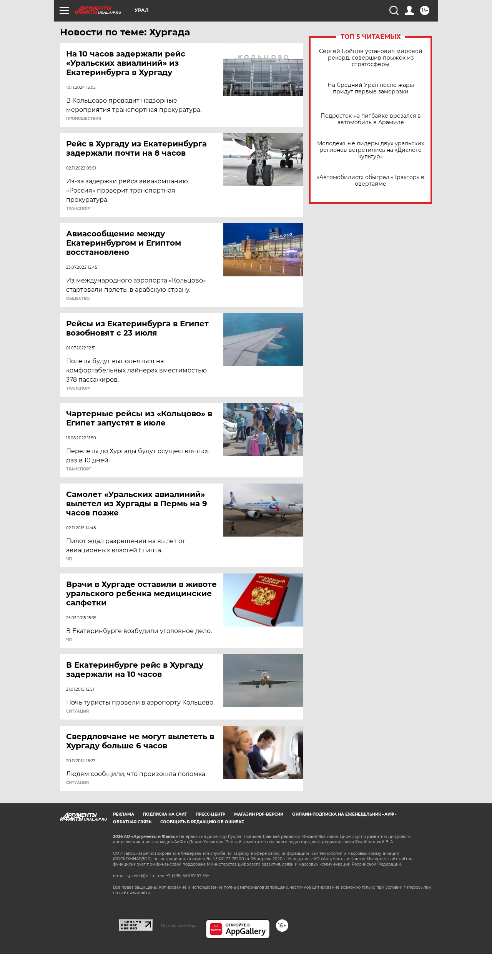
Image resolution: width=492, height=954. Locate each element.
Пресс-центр (210, 814)
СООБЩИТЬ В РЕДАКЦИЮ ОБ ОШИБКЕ (202, 821)
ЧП (69, 559)
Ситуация (77, 711)
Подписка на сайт (165, 814)
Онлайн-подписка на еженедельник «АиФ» (344, 814)
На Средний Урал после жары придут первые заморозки (370, 88)
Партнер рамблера (179, 925)
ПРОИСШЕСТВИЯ (83, 119)
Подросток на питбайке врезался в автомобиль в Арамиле (371, 119)
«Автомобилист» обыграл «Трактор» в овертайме (370, 180)
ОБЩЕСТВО (78, 299)
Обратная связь (132, 821)
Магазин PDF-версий (258, 814)
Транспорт (78, 209)
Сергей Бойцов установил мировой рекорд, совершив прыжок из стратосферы (370, 58)
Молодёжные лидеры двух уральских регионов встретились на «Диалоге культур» (370, 150)
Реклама (123, 814)
